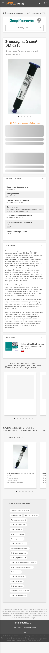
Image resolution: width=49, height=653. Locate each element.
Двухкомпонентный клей (19, 548)
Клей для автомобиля (18, 595)
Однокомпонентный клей (20, 511)
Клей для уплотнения (18, 558)
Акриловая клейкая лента (20, 591)
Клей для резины (17, 586)
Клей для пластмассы (18, 525)
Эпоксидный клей (17, 539)
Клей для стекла (16, 529)
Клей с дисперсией (17, 534)
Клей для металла (31, 515)
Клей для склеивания (18, 544)
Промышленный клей (18, 520)
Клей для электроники (19, 553)
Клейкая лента (16, 515)
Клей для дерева (16, 581)
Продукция (23, 27)
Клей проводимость (18, 577)
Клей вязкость (16, 572)
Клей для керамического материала (23, 562)
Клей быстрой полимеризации (21, 567)
